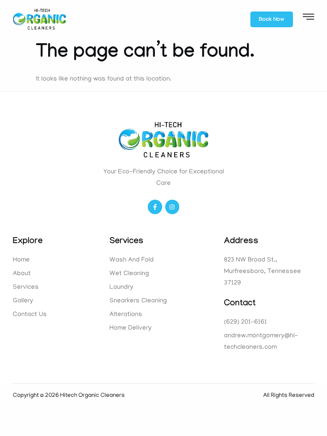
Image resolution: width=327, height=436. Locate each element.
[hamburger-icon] (308, 20)
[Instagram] (172, 207)
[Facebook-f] (155, 207)
